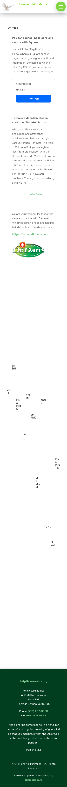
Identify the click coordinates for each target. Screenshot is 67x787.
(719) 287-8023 (38, 711)
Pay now (33, 98)
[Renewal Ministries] (61, 6)
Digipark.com (33, 779)
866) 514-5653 (36, 715)
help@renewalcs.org (33, 681)
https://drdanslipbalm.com (30, 234)
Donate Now (33, 194)
